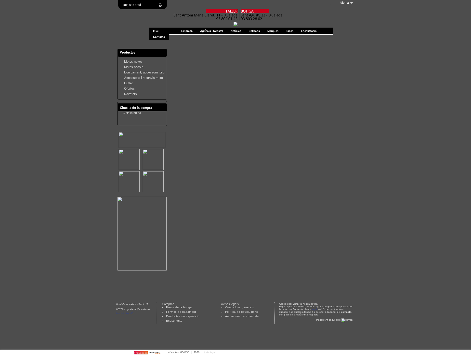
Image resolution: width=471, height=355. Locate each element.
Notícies (236, 30)
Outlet (128, 83)
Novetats (130, 94)
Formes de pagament (181, 311)
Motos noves (133, 61)
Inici (155, 30)
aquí (314, 309)
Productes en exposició (182, 316)
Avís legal (209, 352)
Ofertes (129, 88)
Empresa (187, 30)
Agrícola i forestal (211, 30)
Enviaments (174, 320)
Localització (309, 30)
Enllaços (254, 30)
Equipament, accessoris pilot (144, 72)
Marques (272, 30)
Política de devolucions (241, 311)
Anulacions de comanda (242, 316)
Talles (289, 30)
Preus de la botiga (179, 307)
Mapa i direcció (124, 313)
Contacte (159, 36)
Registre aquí (132, 5)
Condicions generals (239, 307)
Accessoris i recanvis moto (143, 78)
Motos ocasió (133, 67)
